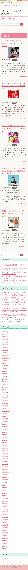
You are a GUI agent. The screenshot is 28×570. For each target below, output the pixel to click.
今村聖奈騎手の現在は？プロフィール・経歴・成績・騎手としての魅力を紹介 (13, 43)
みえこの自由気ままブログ (11, 2)
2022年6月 (5, 424)
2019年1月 (5, 533)
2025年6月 (5, 368)
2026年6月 (5, 336)
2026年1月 (5, 350)
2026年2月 (5, 347)
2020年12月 (5, 472)
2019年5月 (5, 522)
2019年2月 (5, 530)
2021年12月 (5, 440)
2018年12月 (5, 535)
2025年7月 (5, 366)
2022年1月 (5, 437)
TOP (9, 5)
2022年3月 (5, 432)
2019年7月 (5, 517)
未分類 (14, 60)
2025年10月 (5, 358)
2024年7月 (5, 381)
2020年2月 (5, 498)
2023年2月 (5, 408)
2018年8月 (5, 546)
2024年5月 (5, 387)
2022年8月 (5, 419)
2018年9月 (5, 543)
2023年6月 (5, 400)
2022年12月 (5, 411)
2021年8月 (5, 450)
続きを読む (23, 76)
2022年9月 (5, 416)
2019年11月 (5, 506)
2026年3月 (5, 344)
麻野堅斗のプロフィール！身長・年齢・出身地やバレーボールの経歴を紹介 (13, 85)
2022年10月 (5, 413)
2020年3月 (5, 495)
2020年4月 (5, 493)
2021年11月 (5, 442)
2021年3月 (5, 464)
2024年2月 (5, 389)
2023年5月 (5, 403)
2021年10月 (5, 445)
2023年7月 (5, 397)
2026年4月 (5, 342)
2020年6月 (5, 487)
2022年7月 (5, 421)
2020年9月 (5, 480)
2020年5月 (5, 490)
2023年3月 (5, 405)
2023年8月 (5, 395)
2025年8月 (5, 363)
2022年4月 (5, 429)
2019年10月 (5, 509)
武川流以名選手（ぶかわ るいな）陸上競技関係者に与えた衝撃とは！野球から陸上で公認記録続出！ (14, 310)
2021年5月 (5, 458)
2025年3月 (5, 373)
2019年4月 (5, 525)
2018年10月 (5, 540)
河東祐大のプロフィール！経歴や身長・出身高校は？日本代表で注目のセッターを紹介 (13, 171)
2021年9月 (5, 448)
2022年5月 (5, 427)
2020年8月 (5, 482)
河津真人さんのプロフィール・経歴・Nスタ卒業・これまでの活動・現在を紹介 (13, 213)
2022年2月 (5, 434)
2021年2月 (5, 466)
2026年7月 (5, 334)
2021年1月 (5, 469)
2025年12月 (5, 352)
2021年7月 (5, 453)
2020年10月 (5, 477)
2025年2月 (5, 376)
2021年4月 (5, 461)
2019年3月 (5, 527)
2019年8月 (5, 514)
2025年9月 (5, 360)
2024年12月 (5, 379)
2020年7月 (5, 485)
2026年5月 (5, 339)
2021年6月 (5, 456)
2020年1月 (5, 501)
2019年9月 (5, 511)
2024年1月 (5, 392)
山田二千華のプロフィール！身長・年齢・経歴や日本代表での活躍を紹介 (13, 128)
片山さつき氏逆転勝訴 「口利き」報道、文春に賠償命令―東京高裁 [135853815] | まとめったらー (14, 303)
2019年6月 (5, 519)
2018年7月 (5, 548)
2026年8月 (5, 331)
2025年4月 (5, 371)
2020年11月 (5, 474)
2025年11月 (5, 355)
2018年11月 (5, 538)
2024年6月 (5, 384)
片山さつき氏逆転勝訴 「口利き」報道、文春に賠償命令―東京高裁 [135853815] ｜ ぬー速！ (14, 296)
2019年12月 (5, 503)
